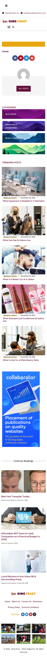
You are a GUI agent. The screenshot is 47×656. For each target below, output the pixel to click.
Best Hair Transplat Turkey (15, 496)
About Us (16, 601)
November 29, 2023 (28, 237)
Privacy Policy (14, 607)
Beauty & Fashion (10, 198)
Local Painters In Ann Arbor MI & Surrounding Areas (18, 578)
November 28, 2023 (28, 198)
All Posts (23, 88)
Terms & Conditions (30, 607)
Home (7, 601)
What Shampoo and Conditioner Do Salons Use (23, 319)
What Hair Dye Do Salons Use (16, 240)
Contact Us (26, 601)
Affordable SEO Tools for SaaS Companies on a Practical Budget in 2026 (20, 536)
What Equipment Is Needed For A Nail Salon (24, 201)
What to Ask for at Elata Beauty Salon (21, 360)
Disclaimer (37, 601)
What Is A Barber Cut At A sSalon (18, 279)
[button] (9, 27)
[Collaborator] (21, 446)
